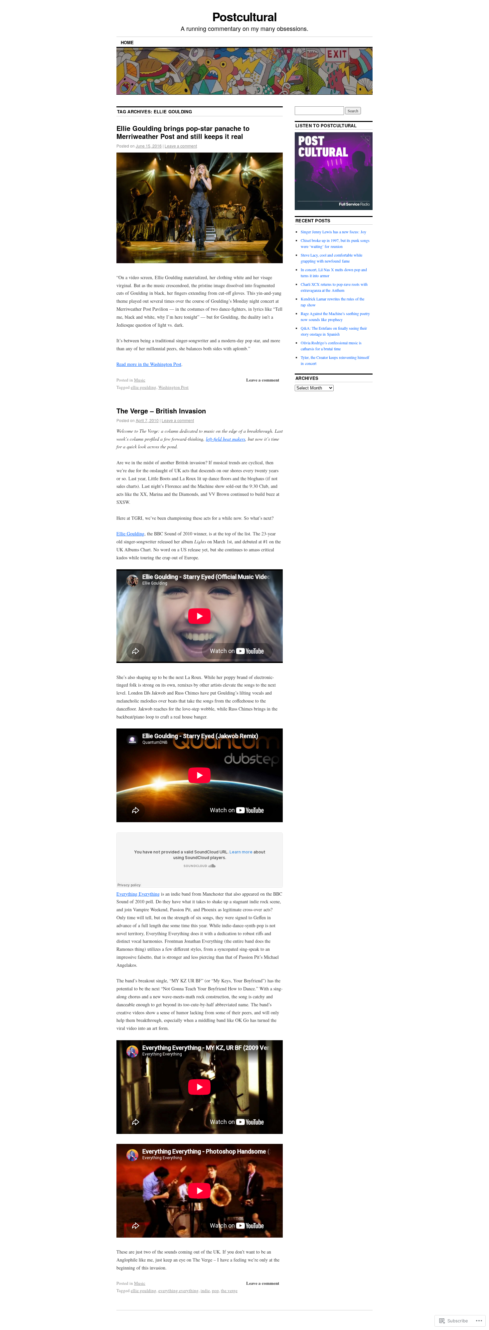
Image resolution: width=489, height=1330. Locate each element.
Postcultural (244, 16)
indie (205, 1290)
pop (215, 1290)
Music (139, 380)
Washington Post (173, 387)
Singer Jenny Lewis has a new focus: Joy (333, 231)
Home (127, 42)
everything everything (178, 1290)
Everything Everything (138, 894)
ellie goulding (143, 387)
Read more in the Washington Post (148, 364)
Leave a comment (181, 146)
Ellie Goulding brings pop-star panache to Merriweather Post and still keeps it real (182, 132)
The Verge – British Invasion (161, 410)
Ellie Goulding (130, 533)
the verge (229, 1290)
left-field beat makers (225, 439)
